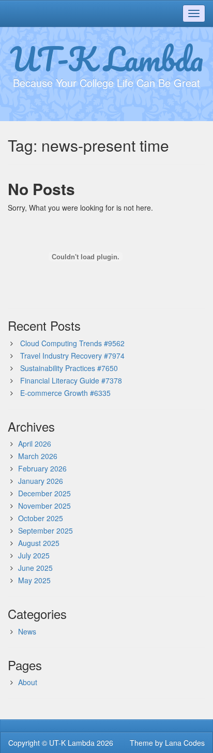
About (27, 682)
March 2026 (37, 456)
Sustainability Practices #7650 (69, 368)
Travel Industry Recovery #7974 (72, 355)
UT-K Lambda (106, 58)
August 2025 (38, 543)
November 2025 (44, 505)
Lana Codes (185, 742)
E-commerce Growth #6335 (65, 393)
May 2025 (34, 580)
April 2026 (34, 443)
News (27, 631)
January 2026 (40, 481)
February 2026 (42, 468)
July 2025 (34, 555)
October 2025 (40, 518)
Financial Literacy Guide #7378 (71, 380)
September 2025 (45, 530)
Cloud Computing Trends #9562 (72, 343)
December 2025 (44, 493)
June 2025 (35, 568)
